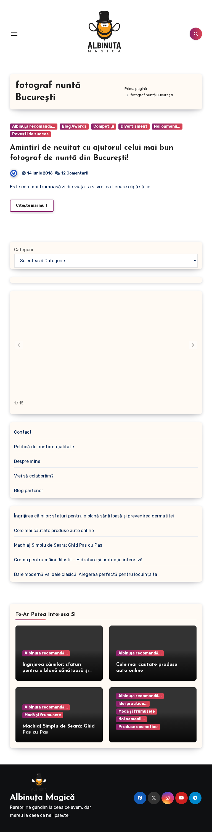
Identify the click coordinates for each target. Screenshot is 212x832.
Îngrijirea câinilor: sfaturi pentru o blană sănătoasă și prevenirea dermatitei (94, 516)
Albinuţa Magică (42, 797)
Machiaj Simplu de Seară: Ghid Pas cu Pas (58, 545)
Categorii (23, 249)
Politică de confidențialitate (44, 446)
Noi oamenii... (167, 126)
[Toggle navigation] (14, 34)
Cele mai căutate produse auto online (54, 530)
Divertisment (134, 126)
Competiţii (103, 126)
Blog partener (28, 490)
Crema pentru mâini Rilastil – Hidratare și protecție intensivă (78, 559)
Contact (22, 432)
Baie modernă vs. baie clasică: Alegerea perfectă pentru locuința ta (85, 574)
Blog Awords (74, 126)
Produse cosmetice (138, 726)
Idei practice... (132, 703)
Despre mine (27, 461)
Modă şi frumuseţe (43, 715)
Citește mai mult (31, 205)
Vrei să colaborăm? (34, 476)
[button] (193, 345)
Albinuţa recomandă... (33, 126)
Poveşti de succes (30, 134)
